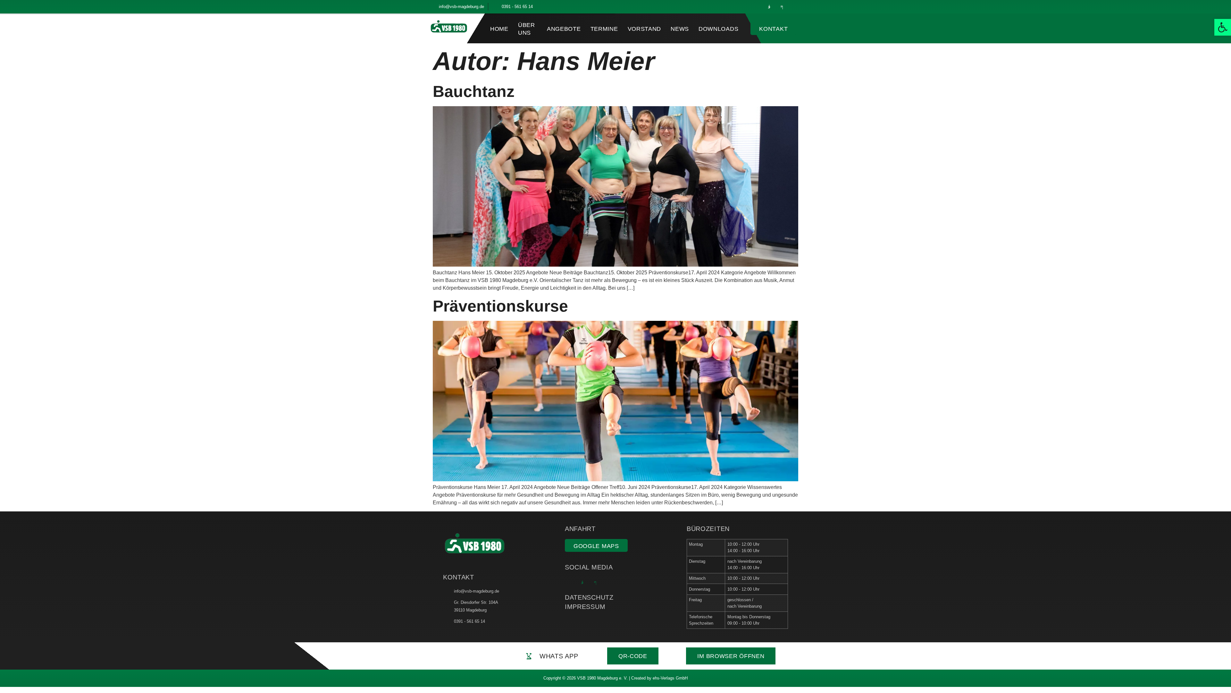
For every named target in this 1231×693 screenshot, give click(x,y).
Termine (604, 29)
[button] (1222, 27)
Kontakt (773, 29)
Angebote (564, 29)
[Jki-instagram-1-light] (769, 7)
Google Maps (596, 546)
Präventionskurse (500, 306)
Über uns (526, 28)
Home (499, 29)
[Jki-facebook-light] (782, 7)
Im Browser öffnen (730, 656)
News (680, 29)
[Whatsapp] (756, 7)
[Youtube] (795, 7)
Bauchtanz (474, 91)
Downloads (718, 29)
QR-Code (632, 656)
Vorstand (644, 29)
